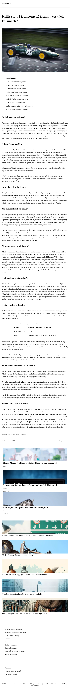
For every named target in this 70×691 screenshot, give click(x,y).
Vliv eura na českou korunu (18, 109)
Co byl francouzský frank (17, 82)
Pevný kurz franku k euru (17, 89)
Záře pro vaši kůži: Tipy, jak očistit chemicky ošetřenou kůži (25, 574)
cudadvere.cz (6, 3)
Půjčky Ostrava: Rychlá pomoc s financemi (18, 555)
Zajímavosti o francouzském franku (20, 106)
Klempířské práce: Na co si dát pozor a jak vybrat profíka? (24, 613)
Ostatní (66, 441)
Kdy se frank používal (16, 85)
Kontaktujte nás (21, 434)
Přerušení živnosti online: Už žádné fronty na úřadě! (22, 594)
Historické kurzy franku (16, 102)
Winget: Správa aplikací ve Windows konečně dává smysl (30, 485)
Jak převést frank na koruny (18, 92)
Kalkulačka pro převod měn (18, 99)
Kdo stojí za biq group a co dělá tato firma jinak (25, 507)
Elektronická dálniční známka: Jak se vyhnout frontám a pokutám (27, 536)
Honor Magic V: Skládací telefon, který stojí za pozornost (30, 463)
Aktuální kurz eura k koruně (18, 96)
